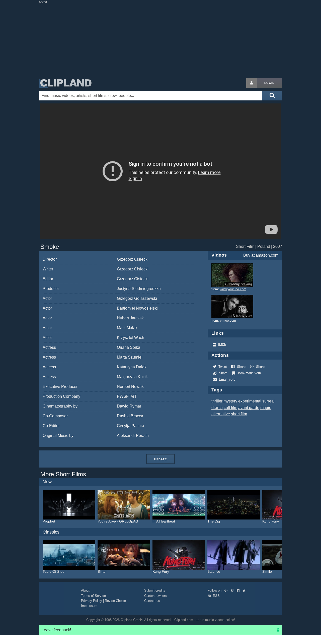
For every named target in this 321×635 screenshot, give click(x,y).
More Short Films (63, 474)
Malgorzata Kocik (132, 377)
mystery (230, 401)
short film (239, 414)
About (85, 590)
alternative (220, 414)
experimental (249, 401)
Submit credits (154, 590)
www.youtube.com (233, 289)
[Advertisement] (160, 40)
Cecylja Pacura (130, 426)
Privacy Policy (91, 601)
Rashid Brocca (130, 416)
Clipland (65, 83)
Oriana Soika (128, 347)
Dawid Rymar (129, 406)
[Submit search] (272, 95)
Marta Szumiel (129, 357)
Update (160, 459)
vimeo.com (228, 320)
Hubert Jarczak (130, 318)
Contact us (152, 601)
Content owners (155, 596)
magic (265, 408)
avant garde (248, 408)
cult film (230, 408)
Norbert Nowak (130, 386)
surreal (268, 401)
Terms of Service (93, 596)
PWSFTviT (127, 396)
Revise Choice (115, 601)
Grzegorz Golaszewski (137, 298)
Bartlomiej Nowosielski (137, 308)
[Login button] (251, 83)
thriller (216, 401)
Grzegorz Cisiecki (132, 259)
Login (269, 82)
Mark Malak (127, 328)
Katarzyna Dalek (131, 367)
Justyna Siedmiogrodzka (139, 288)
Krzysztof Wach (130, 337)
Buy (260, 255)
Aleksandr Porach (133, 435)
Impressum (89, 606)
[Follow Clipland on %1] (227, 590)
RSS (216, 596)
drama (217, 408)
